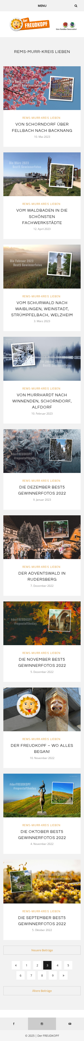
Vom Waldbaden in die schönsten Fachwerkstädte (42, 216)
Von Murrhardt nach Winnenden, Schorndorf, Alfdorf (42, 401)
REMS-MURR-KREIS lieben (41, 118)
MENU (42, 6)
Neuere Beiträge (42, 950)
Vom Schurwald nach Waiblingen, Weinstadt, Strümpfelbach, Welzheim (42, 309)
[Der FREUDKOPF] (42, 24)
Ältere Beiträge (42, 991)
